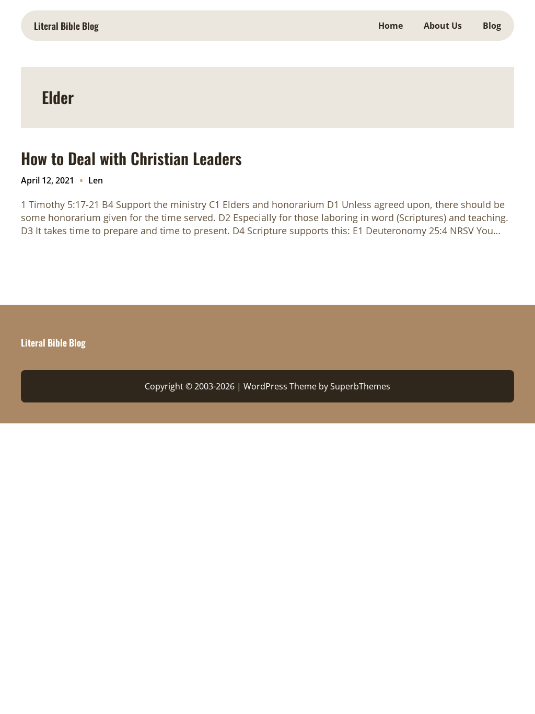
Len (95, 180)
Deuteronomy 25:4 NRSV (420, 230)
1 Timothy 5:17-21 (60, 204)
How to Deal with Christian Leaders (131, 158)
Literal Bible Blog (66, 25)
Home (390, 25)
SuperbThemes (360, 386)
